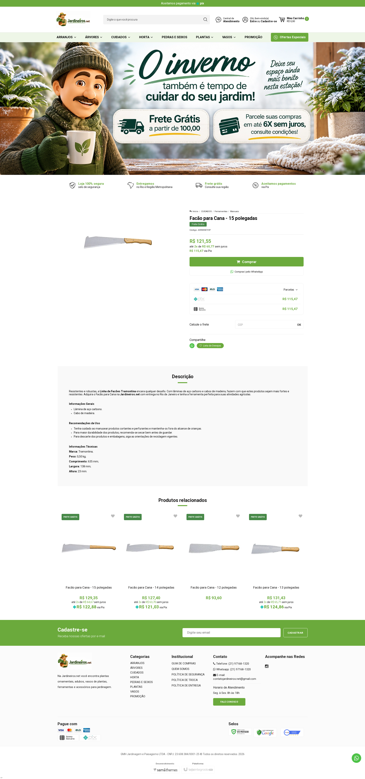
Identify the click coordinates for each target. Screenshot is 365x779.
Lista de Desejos (212, 345)
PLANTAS (136, 687)
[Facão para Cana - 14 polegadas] (151, 561)
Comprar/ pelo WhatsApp (249, 271)
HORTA (134, 677)
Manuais (234, 211)
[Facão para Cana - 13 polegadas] (276, 561)
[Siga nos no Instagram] (266, 666)
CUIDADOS (206, 211)
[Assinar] (295, 632)
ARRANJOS (137, 663)
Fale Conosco (229, 702)
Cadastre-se (269, 21)
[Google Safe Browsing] (265, 732)
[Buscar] (205, 19)
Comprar (249, 262)
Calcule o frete (199, 324)
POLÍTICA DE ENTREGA (186, 685)
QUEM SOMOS (180, 669)
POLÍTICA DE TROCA (185, 680)
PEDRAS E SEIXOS (141, 682)
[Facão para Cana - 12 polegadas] (214, 556)
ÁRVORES (136, 668)
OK (299, 324)
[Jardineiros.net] (73, 19)
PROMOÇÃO (137, 696)
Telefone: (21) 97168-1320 (232, 663)
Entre (253, 21)
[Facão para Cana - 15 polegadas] (89, 561)
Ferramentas (221, 211)
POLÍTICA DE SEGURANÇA (188, 674)
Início (195, 211)
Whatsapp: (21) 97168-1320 (233, 669)
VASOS (134, 691)
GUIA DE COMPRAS (184, 663)
